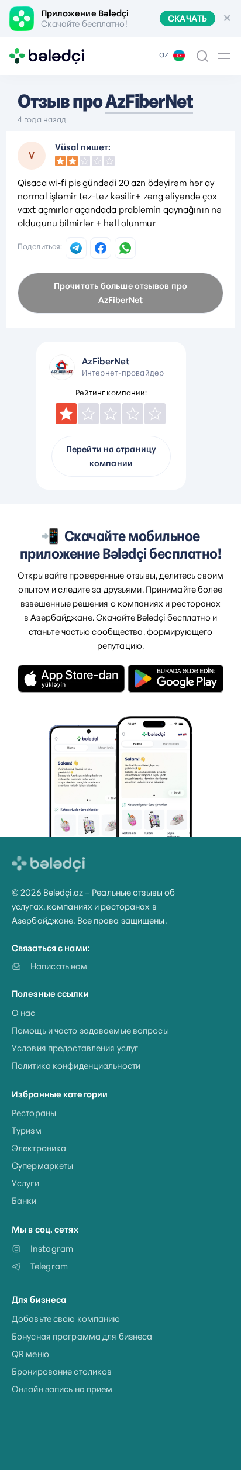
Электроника (39, 1148)
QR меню (30, 1353)
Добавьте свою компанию (66, 1318)
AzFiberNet (149, 101)
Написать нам (58, 966)
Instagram (51, 1248)
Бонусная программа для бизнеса (82, 1336)
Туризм (27, 1130)
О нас (24, 1012)
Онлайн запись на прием (62, 1389)
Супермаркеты (42, 1165)
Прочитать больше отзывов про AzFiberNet (120, 293)
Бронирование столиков (62, 1371)
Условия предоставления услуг (75, 1048)
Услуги (25, 1183)
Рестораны (34, 1112)
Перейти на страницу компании (111, 456)
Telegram (49, 1266)
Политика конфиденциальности (76, 1065)
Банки (24, 1200)
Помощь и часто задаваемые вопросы (90, 1030)
